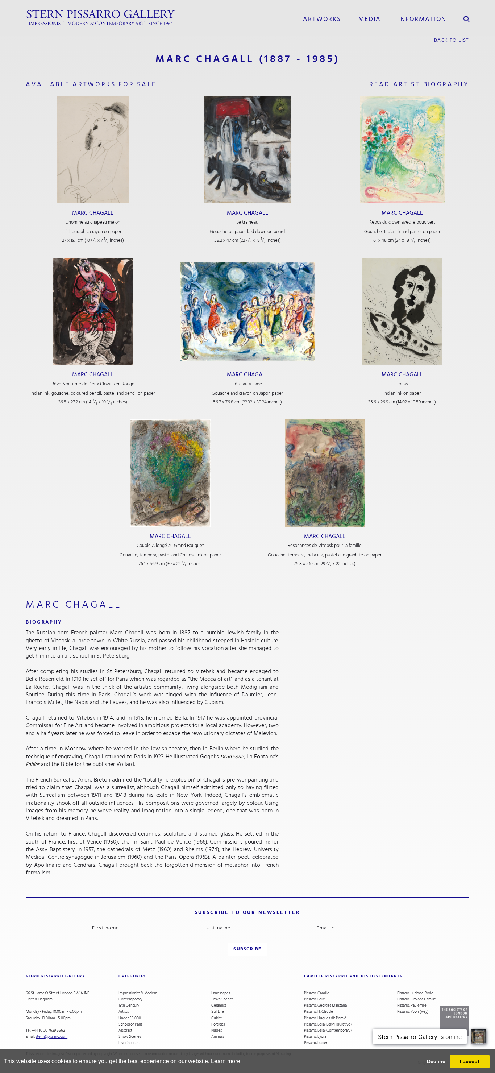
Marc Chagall (92, 213)
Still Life (217, 1011)
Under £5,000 (129, 1018)
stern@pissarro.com (51, 1036)
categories (132, 976)
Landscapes (220, 993)
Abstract (125, 1030)
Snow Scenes (129, 1036)
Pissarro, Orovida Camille (416, 999)
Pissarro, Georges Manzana (325, 1005)
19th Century (128, 1005)
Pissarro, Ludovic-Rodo (415, 993)
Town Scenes (222, 999)
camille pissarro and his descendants (353, 976)
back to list (451, 40)
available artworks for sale (91, 84)
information (422, 18)
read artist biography (419, 84)
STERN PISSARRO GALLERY (55, 976)
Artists (123, 1011)
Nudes (216, 1030)
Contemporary (130, 999)
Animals (217, 1036)
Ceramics (218, 1005)
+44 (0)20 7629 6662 (48, 1030)
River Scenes (128, 1043)
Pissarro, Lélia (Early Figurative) (328, 1024)
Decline (436, 1061)
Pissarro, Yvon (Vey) (412, 1011)
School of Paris (130, 1024)
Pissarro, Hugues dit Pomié (325, 1018)
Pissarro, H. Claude (318, 1011)
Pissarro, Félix (314, 999)
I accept (469, 1061)
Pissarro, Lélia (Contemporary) (328, 1030)
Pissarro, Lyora (315, 1036)
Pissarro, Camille (316, 993)
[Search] (466, 18)
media (369, 18)
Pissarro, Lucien (316, 1043)
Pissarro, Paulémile (412, 1005)
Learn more (225, 1061)
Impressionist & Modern (137, 993)
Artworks (322, 18)
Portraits (218, 1024)
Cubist (216, 1018)
